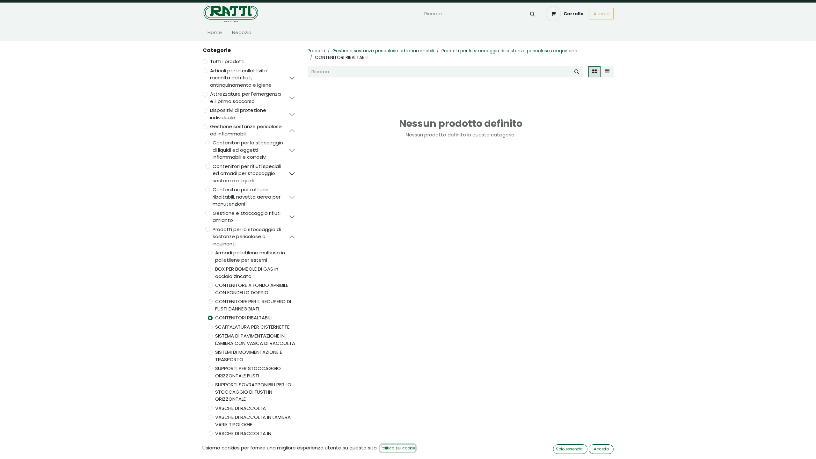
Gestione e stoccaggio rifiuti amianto (246, 217)
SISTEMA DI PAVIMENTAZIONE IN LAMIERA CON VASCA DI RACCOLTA (255, 339)
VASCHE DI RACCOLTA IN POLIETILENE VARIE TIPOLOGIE (247, 437)
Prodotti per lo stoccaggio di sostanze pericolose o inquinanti (247, 236)
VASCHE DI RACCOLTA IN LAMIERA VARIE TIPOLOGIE (253, 421)
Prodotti (316, 50)
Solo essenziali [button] (570, 449)
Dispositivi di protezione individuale (238, 114)
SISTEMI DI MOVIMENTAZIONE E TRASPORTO (248, 356)
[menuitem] (214, 32)
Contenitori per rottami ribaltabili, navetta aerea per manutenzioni (246, 196)
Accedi (601, 13)
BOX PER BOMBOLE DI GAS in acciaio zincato (246, 273)
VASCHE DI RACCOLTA (240, 408)
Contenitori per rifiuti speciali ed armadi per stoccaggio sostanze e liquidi (247, 173)
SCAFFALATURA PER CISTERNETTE (252, 327)
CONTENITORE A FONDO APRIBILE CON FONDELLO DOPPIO (251, 289)
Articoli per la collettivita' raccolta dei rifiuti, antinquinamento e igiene (241, 77)
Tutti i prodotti (227, 61)
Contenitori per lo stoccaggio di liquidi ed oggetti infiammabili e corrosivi (248, 149)
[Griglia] (594, 72)
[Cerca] (532, 14)
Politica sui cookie (398, 448)
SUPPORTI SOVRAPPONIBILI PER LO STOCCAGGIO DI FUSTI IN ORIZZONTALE (253, 391)
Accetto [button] (601, 449)
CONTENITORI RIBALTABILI (243, 317)
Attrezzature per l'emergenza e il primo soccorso (245, 98)
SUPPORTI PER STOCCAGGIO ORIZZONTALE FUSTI (248, 372)
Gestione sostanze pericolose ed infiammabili (246, 130)
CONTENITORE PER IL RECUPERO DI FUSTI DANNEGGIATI (253, 305)
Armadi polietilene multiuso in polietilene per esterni (250, 256)
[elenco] (607, 72)
